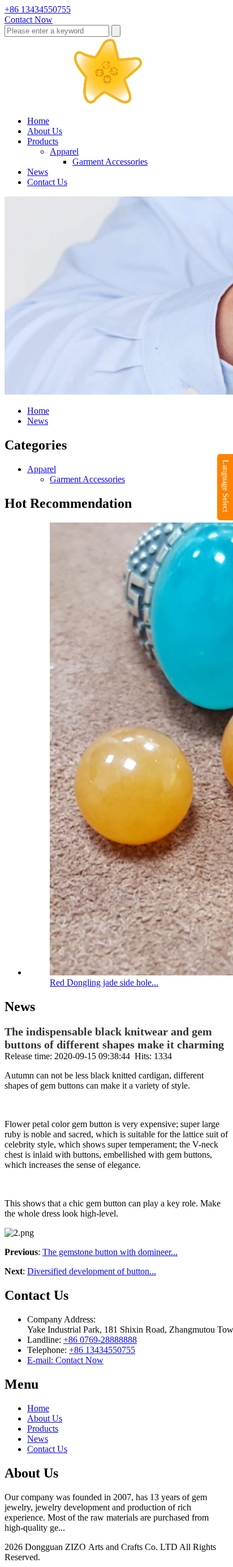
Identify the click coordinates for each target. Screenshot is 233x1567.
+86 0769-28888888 (100, 1340)
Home (38, 121)
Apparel (64, 151)
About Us (44, 131)
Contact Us (47, 182)
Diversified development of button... (91, 1271)
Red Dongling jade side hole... (104, 982)
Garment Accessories (110, 161)
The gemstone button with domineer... (110, 1252)
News (37, 172)
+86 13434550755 (102, 1350)
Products (42, 141)
